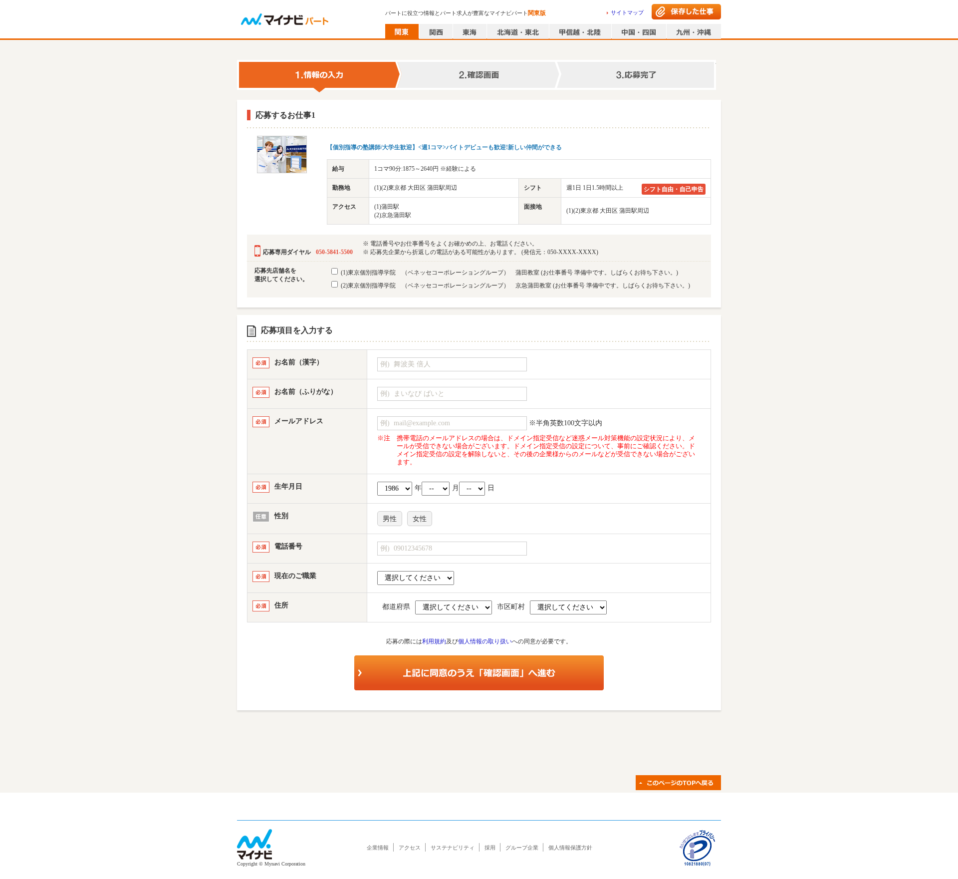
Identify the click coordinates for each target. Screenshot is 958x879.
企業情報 (378, 848)
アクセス (410, 848)
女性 (420, 519)
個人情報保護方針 (570, 848)
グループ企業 (521, 848)
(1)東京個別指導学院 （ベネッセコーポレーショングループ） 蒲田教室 (508, 272)
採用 (489, 848)
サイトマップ (627, 12)
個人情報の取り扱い (485, 641)
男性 (390, 519)
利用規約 (434, 641)
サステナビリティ (453, 848)
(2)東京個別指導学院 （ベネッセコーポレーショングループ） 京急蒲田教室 (514, 285)
